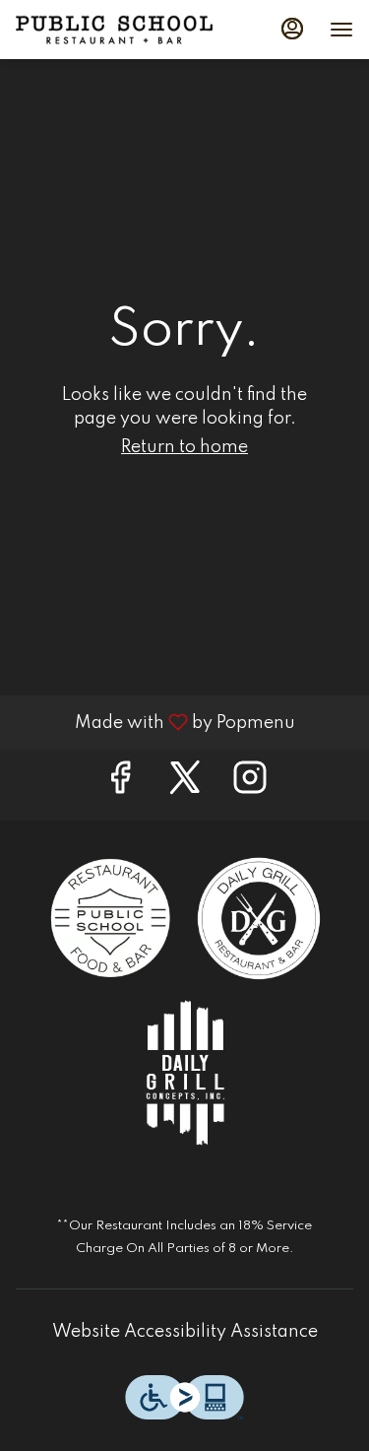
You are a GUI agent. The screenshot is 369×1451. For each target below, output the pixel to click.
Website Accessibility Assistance (185, 1332)
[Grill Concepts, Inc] (185, 1072)
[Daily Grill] (259, 918)
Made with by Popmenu (155, 722)
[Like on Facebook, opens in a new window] (120, 784)
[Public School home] (114, 29)
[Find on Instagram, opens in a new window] (250, 784)
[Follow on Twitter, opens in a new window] (185, 784)
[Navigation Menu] (341, 29)
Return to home (184, 447)
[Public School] (111, 918)
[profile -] (292, 28)
